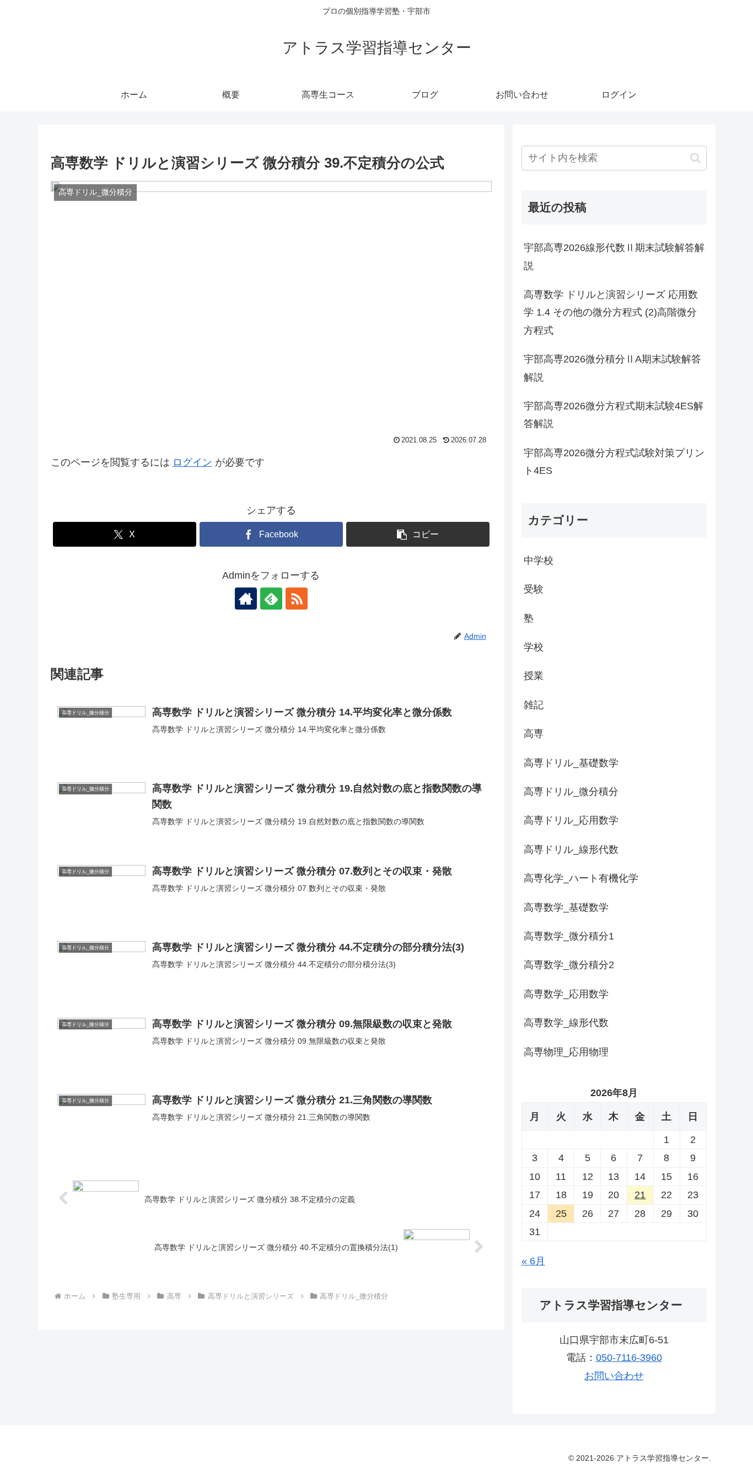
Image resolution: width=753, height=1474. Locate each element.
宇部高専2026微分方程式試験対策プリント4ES (614, 461)
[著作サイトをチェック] (246, 599)
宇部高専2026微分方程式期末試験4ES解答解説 (613, 414)
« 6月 (533, 1261)
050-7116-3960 (629, 1357)
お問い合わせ (614, 1375)
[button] (418, 534)
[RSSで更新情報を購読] (297, 599)
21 (640, 1194)
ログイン (192, 462)
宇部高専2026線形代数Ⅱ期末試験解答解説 (614, 256)
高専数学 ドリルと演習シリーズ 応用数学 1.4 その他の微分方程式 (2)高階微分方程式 (611, 312)
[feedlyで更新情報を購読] (271, 599)
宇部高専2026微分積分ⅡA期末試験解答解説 (612, 368)
